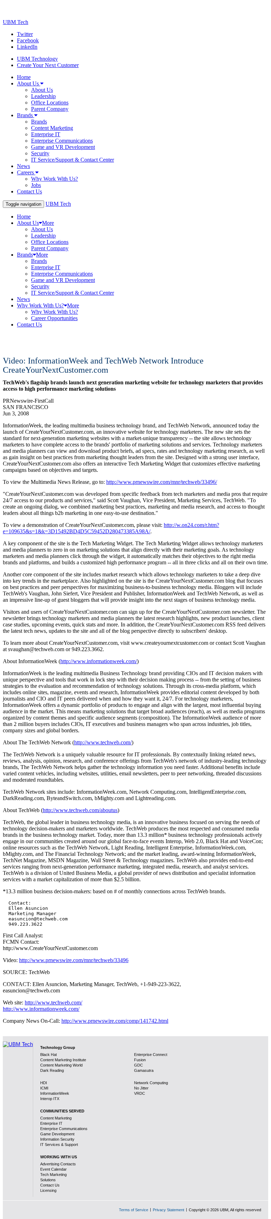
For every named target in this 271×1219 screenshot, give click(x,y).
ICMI (44, 1088)
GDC (138, 1065)
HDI (43, 1083)
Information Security (57, 1139)
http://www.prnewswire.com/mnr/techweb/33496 (73, 960)
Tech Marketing (53, 1174)
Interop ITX (49, 1099)
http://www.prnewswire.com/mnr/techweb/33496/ (161, 482)
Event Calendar (53, 1169)
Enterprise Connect (150, 1054)
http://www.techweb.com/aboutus (80, 810)
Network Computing (151, 1083)
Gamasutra (143, 1070)
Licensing (48, 1190)
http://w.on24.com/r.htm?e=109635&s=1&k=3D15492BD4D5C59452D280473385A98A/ (111, 528)
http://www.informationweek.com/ (98, 661)
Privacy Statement (168, 1210)
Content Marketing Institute (63, 1060)
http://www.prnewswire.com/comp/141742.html (114, 1021)
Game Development (57, 1134)
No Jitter (141, 1088)
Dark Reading (52, 1070)
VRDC (139, 1093)
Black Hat (48, 1054)
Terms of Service (133, 1210)
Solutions (48, 1180)
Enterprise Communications (64, 1129)
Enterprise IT (51, 1123)
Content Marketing (56, 1118)
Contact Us (50, 1185)
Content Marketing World (61, 1065)
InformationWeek (54, 1093)
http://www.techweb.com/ (103, 742)
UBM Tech (15, 22)
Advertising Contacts (58, 1164)
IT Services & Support (59, 1144)
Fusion (140, 1060)
